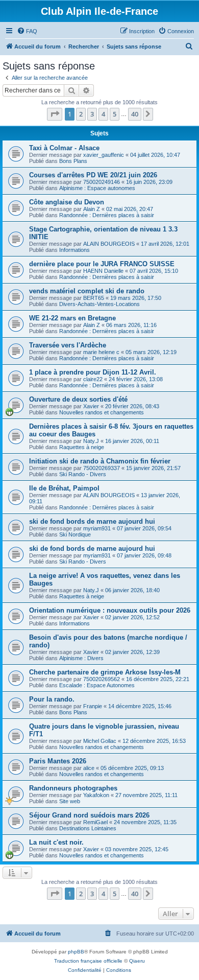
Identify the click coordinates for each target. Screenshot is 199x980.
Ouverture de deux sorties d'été (78, 399)
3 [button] (92, 114)
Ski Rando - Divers (82, 474)
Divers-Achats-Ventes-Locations (99, 304)
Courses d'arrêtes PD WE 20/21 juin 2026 (93, 175)
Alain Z (91, 209)
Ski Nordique (75, 534)
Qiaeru (137, 961)
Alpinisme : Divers (81, 658)
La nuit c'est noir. (56, 842)
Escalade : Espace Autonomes (97, 685)
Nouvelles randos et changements (101, 412)
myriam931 (97, 528)
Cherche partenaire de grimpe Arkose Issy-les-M (105, 672)
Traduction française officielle (88, 961)
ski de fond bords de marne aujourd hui (92, 521)
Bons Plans (73, 161)
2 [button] (81, 114)
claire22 (93, 379)
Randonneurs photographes (73, 788)
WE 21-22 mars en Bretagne (72, 318)
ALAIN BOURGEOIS (109, 244)
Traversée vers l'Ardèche (67, 345)
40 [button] (134, 114)
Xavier (91, 406)
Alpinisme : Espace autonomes (97, 188)
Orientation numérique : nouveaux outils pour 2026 (109, 610)
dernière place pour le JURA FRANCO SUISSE (102, 264)
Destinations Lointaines (87, 828)
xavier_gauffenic (103, 155)
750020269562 (101, 679)
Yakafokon (96, 795)
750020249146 (101, 182)
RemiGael (95, 822)
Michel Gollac (99, 741)
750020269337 (101, 468)
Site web (69, 801)
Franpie (92, 706)
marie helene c (101, 352)
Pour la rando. (51, 699)
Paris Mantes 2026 (57, 761)
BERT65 (93, 298)
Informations (74, 250)
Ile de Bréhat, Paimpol (64, 488)
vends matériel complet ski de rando (86, 291)
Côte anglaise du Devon (66, 202)
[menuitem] (27, 31)
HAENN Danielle (103, 271)
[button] (54, 114)
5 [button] (114, 114)
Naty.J (91, 441)
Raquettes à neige (81, 447)
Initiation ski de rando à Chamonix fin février (99, 461)
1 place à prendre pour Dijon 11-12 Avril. (92, 372)
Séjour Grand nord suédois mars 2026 (89, 815)
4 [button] (103, 114)
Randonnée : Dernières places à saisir (106, 215)
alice (88, 768)
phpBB (76, 951)
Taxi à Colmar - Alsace (64, 148)
